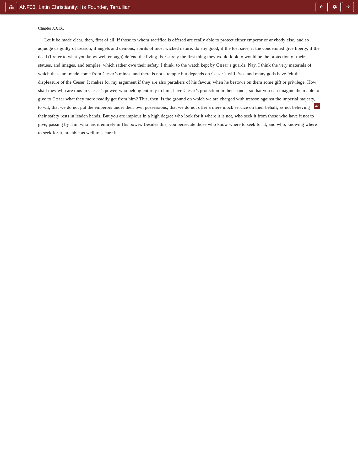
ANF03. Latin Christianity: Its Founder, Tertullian (75, 7)
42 (317, 106)
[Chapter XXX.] (348, 7)
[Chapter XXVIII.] (322, 7)
